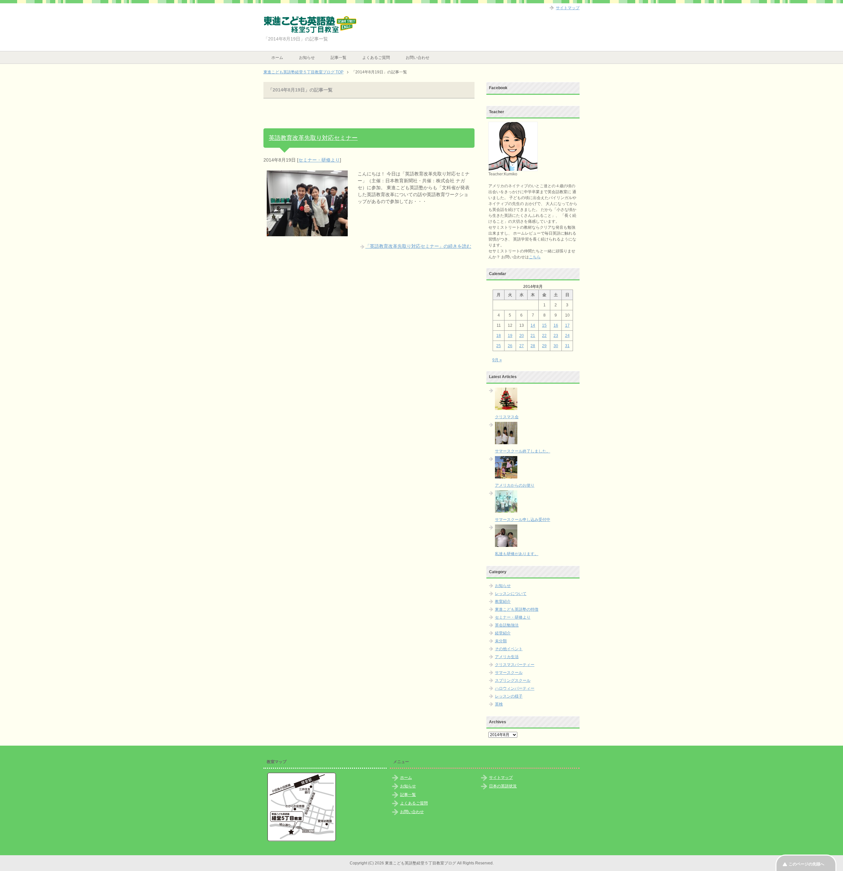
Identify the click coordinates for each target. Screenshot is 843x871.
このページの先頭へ (806, 864)
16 (556, 325)
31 (567, 346)
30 (556, 346)
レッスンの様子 (509, 696)
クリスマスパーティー (514, 664)
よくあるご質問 (376, 57)
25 (498, 346)
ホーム (277, 57)
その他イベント (509, 649)
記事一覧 (338, 57)
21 (532, 335)
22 (544, 335)
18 (498, 335)
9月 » (497, 360)
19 (510, 335)
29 (544, 346)
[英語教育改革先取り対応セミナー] (307, 232)
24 (567, 335)
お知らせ (307, 57)
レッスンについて (511, 593)
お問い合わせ (417, 57)
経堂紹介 (503, 633)
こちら (535, 257)
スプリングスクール (512, 680)
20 (521, 335)
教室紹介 (503, 601)
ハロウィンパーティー (514, 688)
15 (544, 325)
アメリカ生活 (507, 656)
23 (556, 335)
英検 (499, 704)
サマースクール (509, 672)
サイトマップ (501, 777)
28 (532, 346)
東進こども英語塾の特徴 (516, 609)
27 (521, 346)
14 (532, 325)
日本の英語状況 (503, 786)
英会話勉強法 (507, 625)
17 (567, 325)
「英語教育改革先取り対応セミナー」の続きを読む (418, 246)
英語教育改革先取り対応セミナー (313, 138)
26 (510, 346)
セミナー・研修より (319, 160)
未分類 (501, 641)
